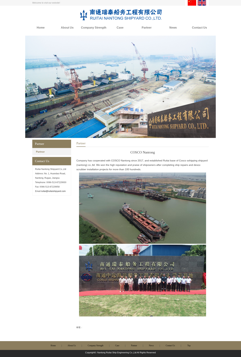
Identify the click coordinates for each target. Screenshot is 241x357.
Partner (147, 27)
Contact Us (199, 27)
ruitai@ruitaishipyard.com (53, 191)
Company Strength (93, 27)
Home (41, 27)
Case (120, 27)
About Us (67, 27)
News (173, 27)
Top (189, 345)
